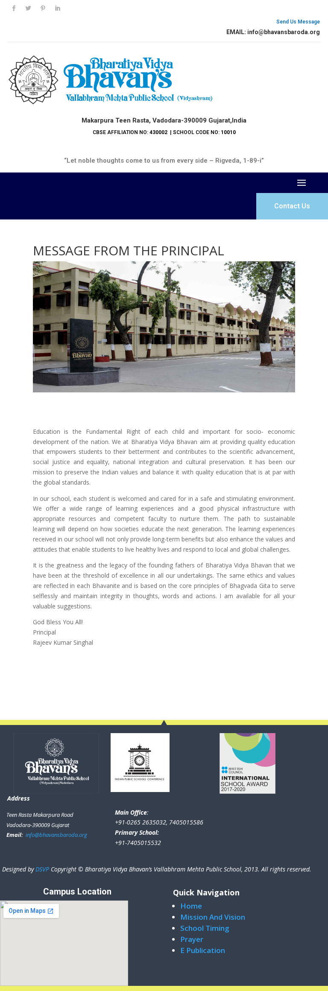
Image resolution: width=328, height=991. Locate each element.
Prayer (191, 939)
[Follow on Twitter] (28, 8)
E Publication (202, 950)
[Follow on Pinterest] (42, 8)
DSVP (42, 869)
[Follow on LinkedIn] (57, 8)
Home (191, 906)
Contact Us (292, 206)
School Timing (204, 928)
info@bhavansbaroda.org (55, 835)
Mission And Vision (212, 917)
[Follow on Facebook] (13, 8)
